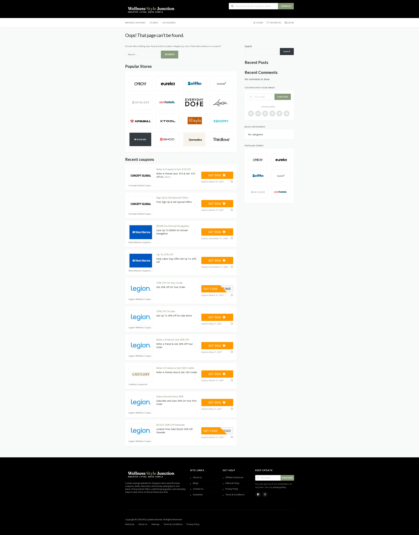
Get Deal (215, 175)
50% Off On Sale (165, 311)
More (168, 176)
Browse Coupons (135, 22)
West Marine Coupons (139, 242)
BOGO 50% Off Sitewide (170, 424)
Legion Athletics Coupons (140, 299)
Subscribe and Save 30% (169, 396)
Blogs (195, 483)
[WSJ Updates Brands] (151, 9)
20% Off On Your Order (169, 282)
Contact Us (198, 488)
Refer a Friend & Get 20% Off (172, 339)
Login (290, 22)
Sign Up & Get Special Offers (172, 197)
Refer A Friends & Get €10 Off (173, 169)
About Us (197, 477)
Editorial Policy (232, 483)
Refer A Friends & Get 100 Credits (175, 367)
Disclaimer (198, 494)
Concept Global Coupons (140, 185)
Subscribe (282, 97)
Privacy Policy (231, 488)
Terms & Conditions (234, 494)
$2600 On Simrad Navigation (172, 225)
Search (286, 6)
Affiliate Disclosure (234, 477)
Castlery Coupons (137, 384)
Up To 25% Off (164, 254)
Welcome (129, 524)
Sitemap (155, 524)
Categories (169, 22)
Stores (154, 22)
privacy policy (268, 106)
